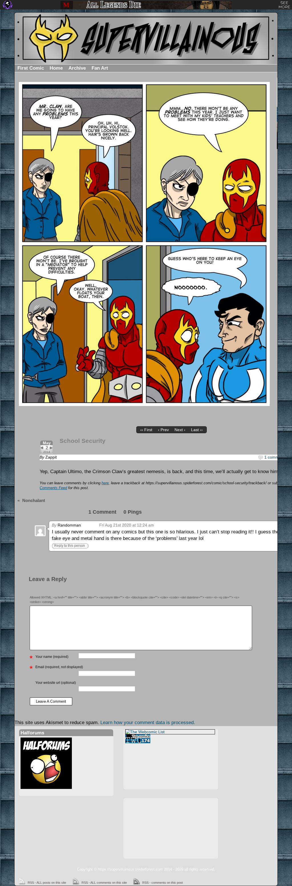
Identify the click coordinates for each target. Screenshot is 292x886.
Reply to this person (69, 546)
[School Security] (144, 244)
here (105, 483)
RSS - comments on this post (162, 882)
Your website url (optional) (55, 683)
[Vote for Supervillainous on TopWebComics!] (170, 738)
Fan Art (100, 68)
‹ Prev (163, 429)
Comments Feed (53, 488)
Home (56, 68)
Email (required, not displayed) (59, 667)
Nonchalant (33, 500)
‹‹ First (146, 429)
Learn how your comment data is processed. (147, 722)
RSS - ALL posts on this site (47, 882)
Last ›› (197, 429)
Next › (180, 429)
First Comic (30, 68)
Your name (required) (51, 657)
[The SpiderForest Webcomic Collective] (7, 5)
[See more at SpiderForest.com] (284, 5)
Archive (77, 68)
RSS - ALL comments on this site (104, 882)
